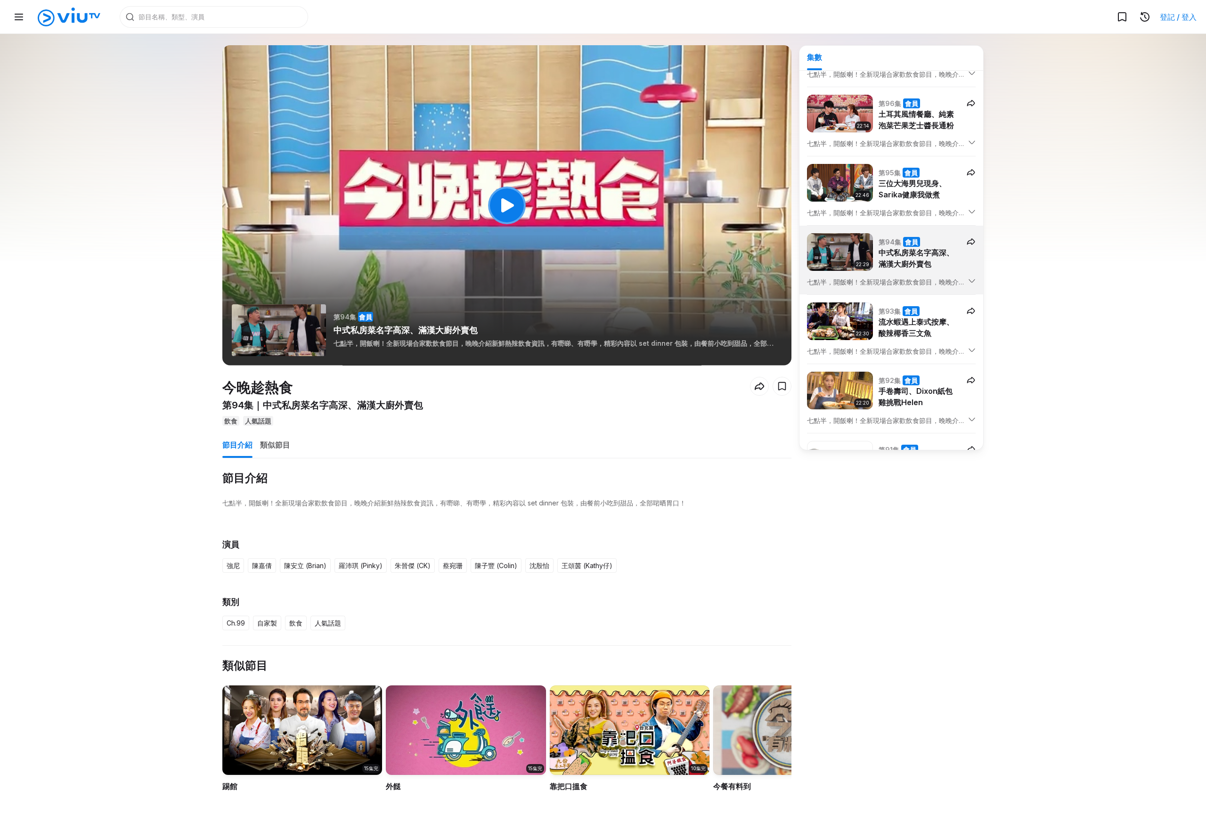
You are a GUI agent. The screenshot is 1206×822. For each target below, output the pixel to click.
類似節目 (275, 444)
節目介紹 (237, 444)
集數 (814, 57)
